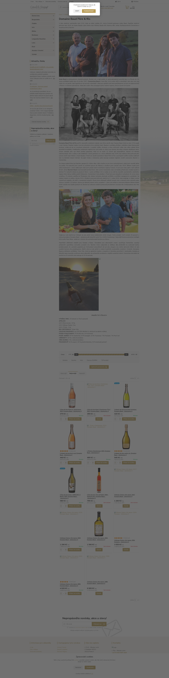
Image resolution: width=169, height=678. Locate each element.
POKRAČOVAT (89, 11)
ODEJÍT (77, 11)
